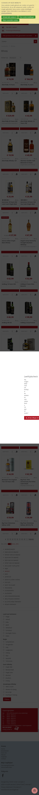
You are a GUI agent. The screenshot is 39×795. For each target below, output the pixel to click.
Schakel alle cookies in (9, 17)
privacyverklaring (6, 13)
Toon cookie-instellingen (27, 17)
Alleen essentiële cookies (10, 20)
